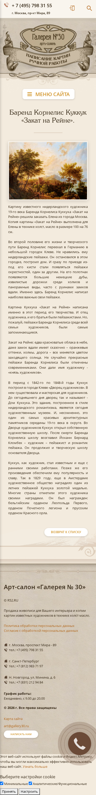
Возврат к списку (66, 532)
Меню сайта (52, 94)
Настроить (29, 791)
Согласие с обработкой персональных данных (41, 630)
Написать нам (20, 734)
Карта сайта (13, 718)
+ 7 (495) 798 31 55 (32, 5)
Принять (9, 791)
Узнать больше (35, 766)
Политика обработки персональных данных (39, 625)
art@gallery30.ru (16, 726)
